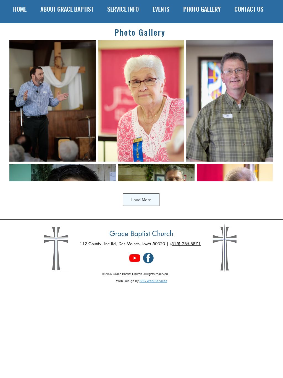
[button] (69, 9)
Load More (141, 199)
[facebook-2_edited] (148, 258)
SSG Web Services (153, 281)
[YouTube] (134, 258)
